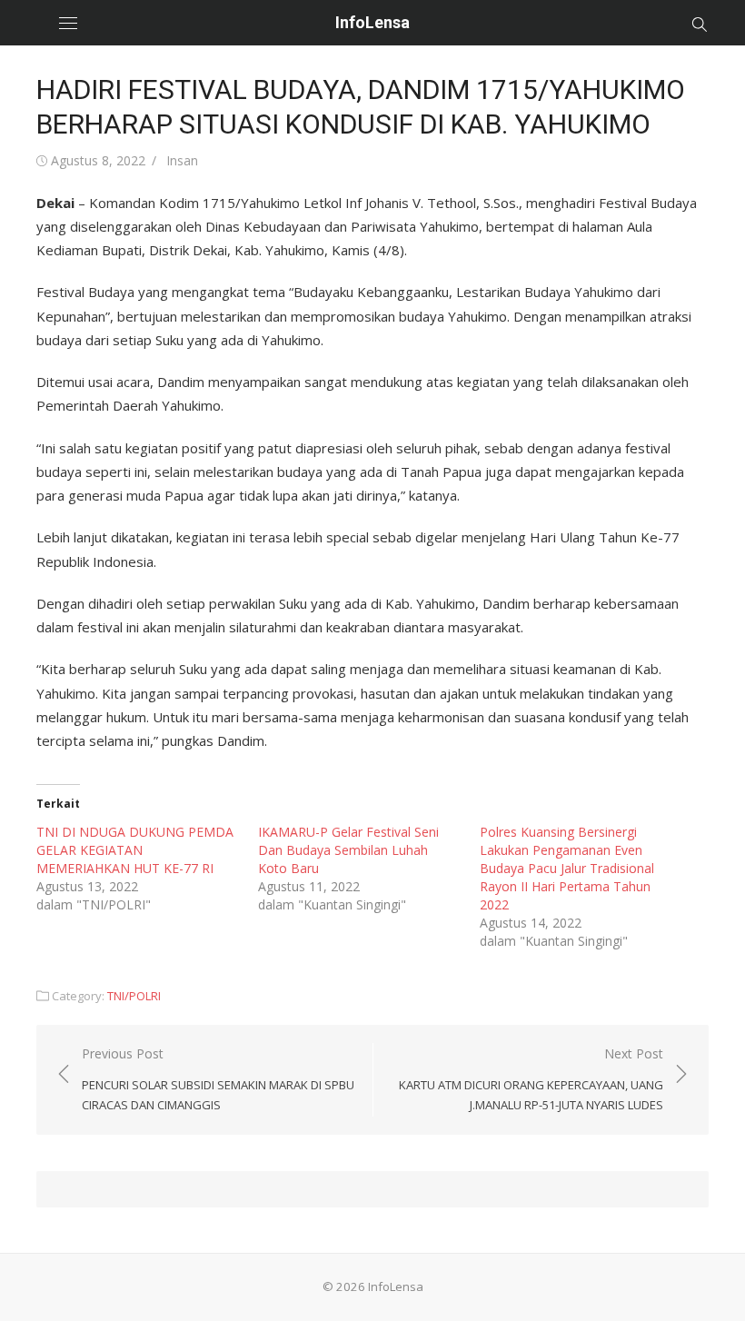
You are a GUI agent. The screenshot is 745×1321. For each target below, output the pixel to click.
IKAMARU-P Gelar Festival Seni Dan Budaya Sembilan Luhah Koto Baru (348, 850)
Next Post (531, 1079)
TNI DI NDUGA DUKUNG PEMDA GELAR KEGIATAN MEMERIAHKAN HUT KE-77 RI (134, 850)
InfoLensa (372, 22)
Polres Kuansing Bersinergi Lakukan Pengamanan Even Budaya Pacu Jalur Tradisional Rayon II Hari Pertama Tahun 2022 (567, 868)
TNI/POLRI (134, 996)
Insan (182, 160)
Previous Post (218, 1079)
